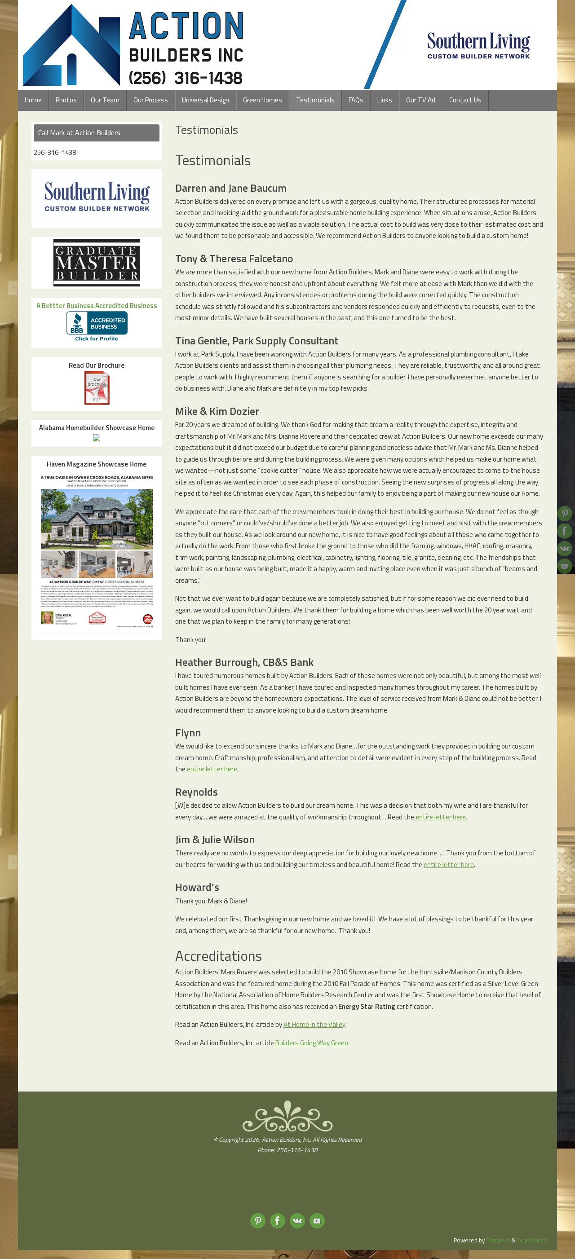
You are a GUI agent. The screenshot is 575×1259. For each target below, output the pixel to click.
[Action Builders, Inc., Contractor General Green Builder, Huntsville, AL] (288, 1190)
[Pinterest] (564, 513)
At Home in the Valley (314, 1024)
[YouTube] (564, 566)
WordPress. (532, 1240)
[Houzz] (564, 548)
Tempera (498, 1240)
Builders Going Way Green (311, 1043)
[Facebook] (564, 531)
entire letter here (212, 769)
